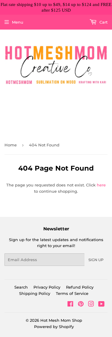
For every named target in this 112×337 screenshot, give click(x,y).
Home (10, 145)
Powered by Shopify (54, 326)
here (101, 185)
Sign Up (96, 260)
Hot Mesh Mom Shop (61, 320)
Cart (103, 22)
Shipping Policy (34, 293)
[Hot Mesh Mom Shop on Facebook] (70, 304)
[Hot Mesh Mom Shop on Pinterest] (81, 304)
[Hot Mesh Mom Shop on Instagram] (91, 304)
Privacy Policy (46, 287)
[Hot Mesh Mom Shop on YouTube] (101, 304)
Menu (17, 22)
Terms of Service (72, 293)
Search (21, 287)
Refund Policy (79, 287)
